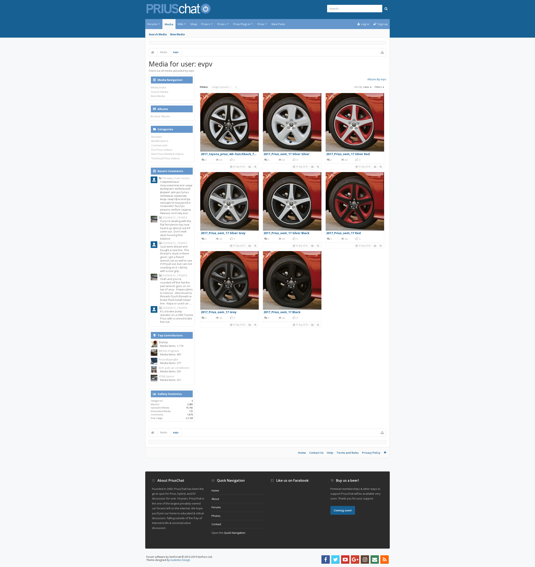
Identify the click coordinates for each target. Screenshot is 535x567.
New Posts (278, 24)
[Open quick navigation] (382, 52)
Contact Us (316, 453)
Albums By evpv (376, 79)
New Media (177, 34)
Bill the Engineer (169, 351)
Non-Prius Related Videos (167, 154)
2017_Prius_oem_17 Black (282, 312)
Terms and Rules (347, 453)
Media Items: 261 (170, 371)
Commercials (159, 145)
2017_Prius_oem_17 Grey (219, 312)
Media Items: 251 (170, 380)
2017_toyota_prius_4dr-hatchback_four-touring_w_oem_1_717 (246, 154)
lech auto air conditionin (174, 368)
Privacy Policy (371, 453)
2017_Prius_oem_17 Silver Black (287, 233)
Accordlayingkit (168, 359)
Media (169, 24)
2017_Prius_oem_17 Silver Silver (287, 154)
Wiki (180, 24)
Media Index (158, 87)
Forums (152, 24)
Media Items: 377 (170, 363)
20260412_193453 (174, 217)
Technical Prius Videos (165, 158)
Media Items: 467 (170, 354)
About (215, 499)
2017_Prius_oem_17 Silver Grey (223, 233)
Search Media (158, 34)
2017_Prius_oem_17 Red (343, 233)
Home (302, 453)
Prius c (221, 24)
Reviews (156, 137)
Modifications (159, 141)
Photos (215, 516)
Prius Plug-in (241, 24)
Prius (260, 24)
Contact (216, 524)
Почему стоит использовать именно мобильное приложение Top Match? (177, 178)
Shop (193, 24)
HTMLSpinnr (166, 376)
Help (330, 453)
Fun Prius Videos (161, 150)
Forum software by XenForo (179, 557)
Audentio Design (180, 560)
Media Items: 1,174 (171, 346)
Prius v (205, 24)
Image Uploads (221, 86)
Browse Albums (160, 116)
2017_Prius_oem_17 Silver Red (348, 154)
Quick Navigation (234, 533)
